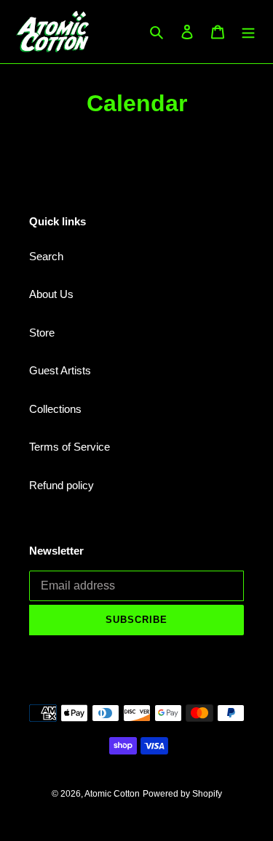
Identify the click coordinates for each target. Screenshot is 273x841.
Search (46, 256)
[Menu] (248, 31)
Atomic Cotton (112, 794)
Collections (55, 409)
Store (42, 332)
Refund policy (61, 485)
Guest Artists (60, 370)
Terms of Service (69, 446)
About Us (51, 294)
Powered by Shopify (182, 794)
